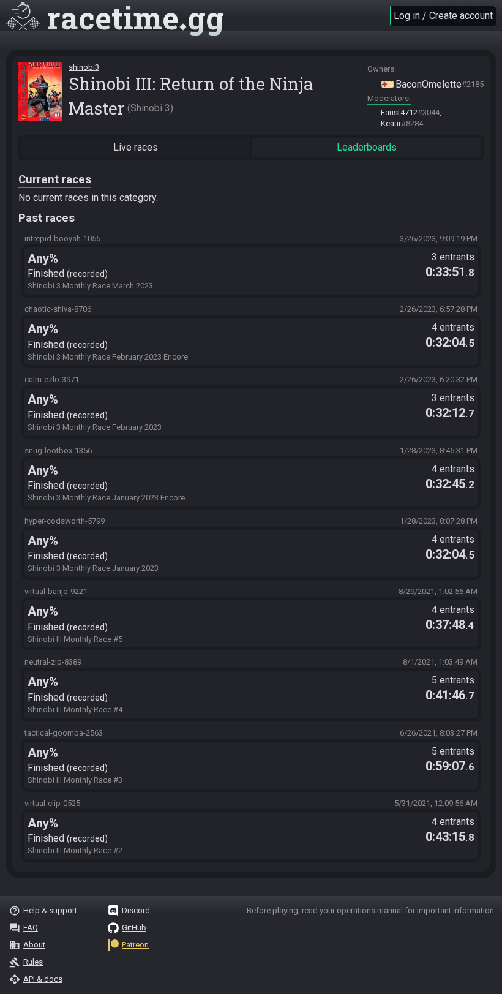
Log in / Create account (443, 15)
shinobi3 (84, 67)
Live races (135, 147)
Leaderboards (367, 147)
